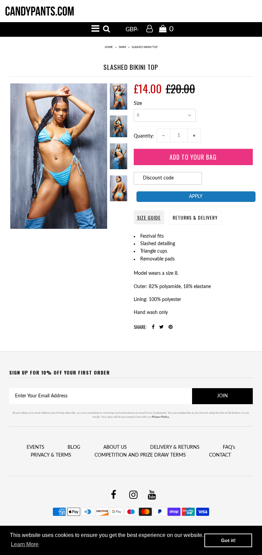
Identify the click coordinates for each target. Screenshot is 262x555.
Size (138, 103)
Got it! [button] (228, 540)
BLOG (74, 447)
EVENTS (35, 447)
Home (109, 47)
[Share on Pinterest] (171, 327)
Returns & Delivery (195, 217)
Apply (196, 196)
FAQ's (229, 447)
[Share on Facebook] (153, 327)
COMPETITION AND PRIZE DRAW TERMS (140, 455)
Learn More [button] (25, 544)
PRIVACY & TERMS (51, 455)
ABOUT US (115, 447)
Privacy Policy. (161, 417)
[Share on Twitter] (161, 327)
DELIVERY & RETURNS (175, 447)
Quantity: (145, 136)
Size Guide (149, 217)
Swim (122, 47)
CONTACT (220, 455)
